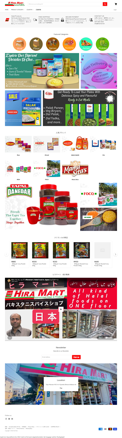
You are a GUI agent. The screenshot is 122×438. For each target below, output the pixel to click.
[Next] (115, 254)
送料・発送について (10, 428)
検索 (6, 426)
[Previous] (7, 254)
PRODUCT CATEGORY (17, 10)
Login (115, 9)
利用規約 (24, 426)
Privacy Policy (31, 426)
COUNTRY (29, 10)
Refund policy (29, 428)
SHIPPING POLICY (55, 426)
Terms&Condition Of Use (14, 426)
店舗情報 (38, 10)
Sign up (76, 357)
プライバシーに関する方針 (42, 426)
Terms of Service (20, 428)
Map (61, 388)
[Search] (105, 4)
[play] (61, 309)
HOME (6, 10)
